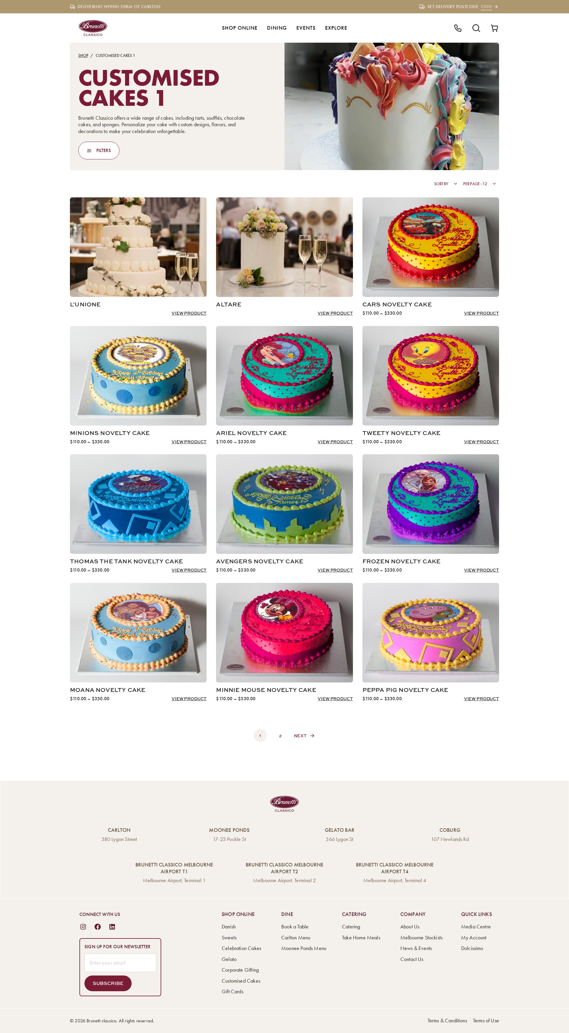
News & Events (416, 948)
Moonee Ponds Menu (303, 948)
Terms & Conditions (447, 1020)
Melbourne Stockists (421, 937)
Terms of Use (486, 1020)
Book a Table (295, 926)
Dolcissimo (472, 948)
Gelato (229, 959)
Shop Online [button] (240, 28)
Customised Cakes (241, 981)
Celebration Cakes (241, 948)
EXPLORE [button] (336, 28)
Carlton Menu (295, 937)
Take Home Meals (361, 937)
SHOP (83, 55)
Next (300, 735)
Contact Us (411, 959)
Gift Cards (232, 991)
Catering (351, 926)
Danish (229, 926)
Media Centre (476, 926)
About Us (409, 926)
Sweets (229, 937)
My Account (474, 937)
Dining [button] (277, 28)
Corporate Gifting (240, 970)
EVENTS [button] (306, 28)
